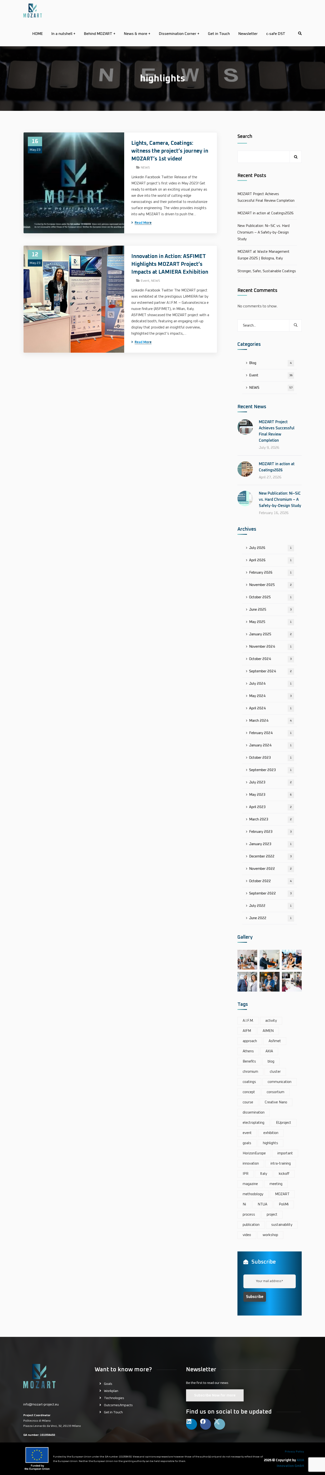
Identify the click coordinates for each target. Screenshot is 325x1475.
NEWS (145, 167)
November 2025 (270, 585)
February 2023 (270, 831)
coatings (249, 1082)
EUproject (283, 1122)
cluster (275, 1071)
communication (279, 1082)
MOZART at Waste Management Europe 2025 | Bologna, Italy (263, 255)
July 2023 (270, 782)
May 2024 (270, 696)
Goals (108, 1384)
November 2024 (270, 646)
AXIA (269, 1051)
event (247, 1133)
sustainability (281, 1225)
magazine (250, 1184)
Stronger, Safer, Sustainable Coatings (266, 271)
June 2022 (270, 918)
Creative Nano (276, 1102)
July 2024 (270, 683)
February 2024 (270, 733)
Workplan (111, 1391)
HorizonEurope (254, 1153)
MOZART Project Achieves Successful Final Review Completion (266, 197)
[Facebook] (205, 1424)
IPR (245, 1173)
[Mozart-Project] (32, 11)
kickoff (284, 1173)
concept (249, 1092)
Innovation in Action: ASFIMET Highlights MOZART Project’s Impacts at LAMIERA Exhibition (169, 264)
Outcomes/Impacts (118, 1405)
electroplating (253, 1122)
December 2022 (270, 856)
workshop (270, 1235)
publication (251, 1225)
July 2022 (270, 906)
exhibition (270, 1133)
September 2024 (270, 671)
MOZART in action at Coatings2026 (265, 213)
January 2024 (270, 745)
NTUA (262, 1204)
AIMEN (268, 1031)
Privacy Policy (294, 1451)
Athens (248, 1051)
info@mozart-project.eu (41, 1404)
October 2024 (270, 659)
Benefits (249, 1061)
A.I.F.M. (248, 1020)
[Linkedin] (191, 1424)
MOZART (282, 1194)
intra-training (281, 1163)
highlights (270, 1143)
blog (271, 1061)
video (247, 1235)
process (249, 1214)
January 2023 (270, 844)
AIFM (247, 1031)
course (248, 1102)
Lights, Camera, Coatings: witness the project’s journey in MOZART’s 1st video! (169, 151)
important (285, 1153)
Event (145, 280)
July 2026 (270, 548)
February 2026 (270, 572)
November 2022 (270, 869)
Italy (263, 1173)
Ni (244, 1204)
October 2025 (270, 597)
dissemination (254, 1112)
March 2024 (270, 720)
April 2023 (270, 807)
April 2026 (270, 560)
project (272, 1214)
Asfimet (275, 1041)
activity (271, 1020)
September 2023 (270, 770)
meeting (276, 1184)
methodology (253, 1194)
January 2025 (270, 634)
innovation (251, 1163)
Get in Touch (113, 1412)
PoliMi (284, 1204)
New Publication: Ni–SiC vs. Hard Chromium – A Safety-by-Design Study (263, 232)
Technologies (114, 1398)
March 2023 (270, 819)
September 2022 (270, 893)
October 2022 (270, 881)
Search (244, 136)
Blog (270, 363)
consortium (275, 1092)
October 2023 (270, 757)
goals (247, 1143)
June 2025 (270, 609)
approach (250, 1041)
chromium (250, 1071)
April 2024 (270, 708)
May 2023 (270, 794)
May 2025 (270, 622)
